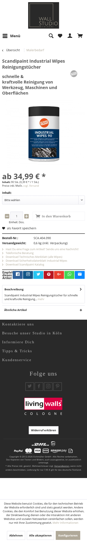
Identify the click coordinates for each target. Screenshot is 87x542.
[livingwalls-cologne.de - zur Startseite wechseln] (43, 15)
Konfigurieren (68, 535)
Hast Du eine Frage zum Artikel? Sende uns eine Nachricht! (42, 249)
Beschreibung (13, 289)
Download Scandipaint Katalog (24, 264)
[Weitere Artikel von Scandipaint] (74, 73)
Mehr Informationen (65, 523)
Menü (15, 35)
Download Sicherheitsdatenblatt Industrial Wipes (36, 260)
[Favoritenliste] (60, 36)
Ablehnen (16, 535)
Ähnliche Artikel (15, 310)
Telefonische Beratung (19, 253)
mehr (40, 299)
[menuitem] (11, 36)
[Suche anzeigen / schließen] (51, 36)
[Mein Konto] (70, 36)
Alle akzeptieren (40, 535)
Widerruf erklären (43, 430)
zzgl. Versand (31, 185)
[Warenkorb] (80, 36)
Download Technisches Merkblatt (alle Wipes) (33, 257)
